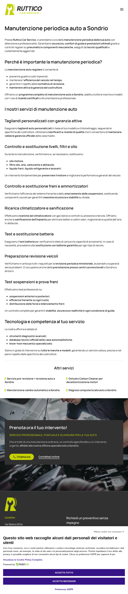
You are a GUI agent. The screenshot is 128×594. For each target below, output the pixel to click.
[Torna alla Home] (24, 9)
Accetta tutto (64, 572)
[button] (121, 9)
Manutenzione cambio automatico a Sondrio (33, 390)
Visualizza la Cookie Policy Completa (22, 559)
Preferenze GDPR (64, 589)
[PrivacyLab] (22, 564)
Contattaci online (49, 456)
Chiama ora (23, 457)
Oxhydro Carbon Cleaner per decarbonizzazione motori (84, 380)
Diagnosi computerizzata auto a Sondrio (92, 390)
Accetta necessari (64, 581)
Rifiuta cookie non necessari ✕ (109, 531)
